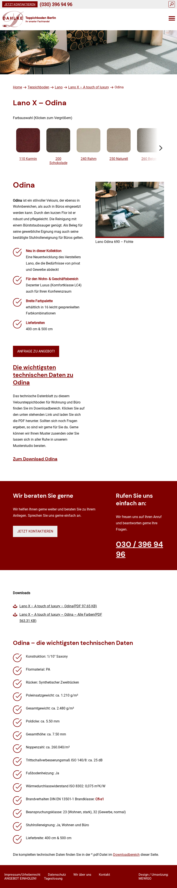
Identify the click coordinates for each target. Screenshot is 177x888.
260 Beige (148, 159)
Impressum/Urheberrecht (22, 875)
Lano (59, 87)
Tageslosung (53, 878)
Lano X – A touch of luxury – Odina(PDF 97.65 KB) (58, 606)
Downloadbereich (126, 855)
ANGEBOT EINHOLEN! (20, 878)
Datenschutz (57, 875)
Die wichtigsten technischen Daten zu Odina (43, 374)
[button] (161, 146)
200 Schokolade (58, 161)
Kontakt (104, 875)
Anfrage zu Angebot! (36, 351)
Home (17, 87)
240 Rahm (88, 159)
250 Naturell (118, 159)
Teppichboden (38, 87)
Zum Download (35, 459)
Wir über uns (82, 875)
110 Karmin (28, 159)
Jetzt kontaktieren (19, 4)
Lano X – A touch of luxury (88, 87)
